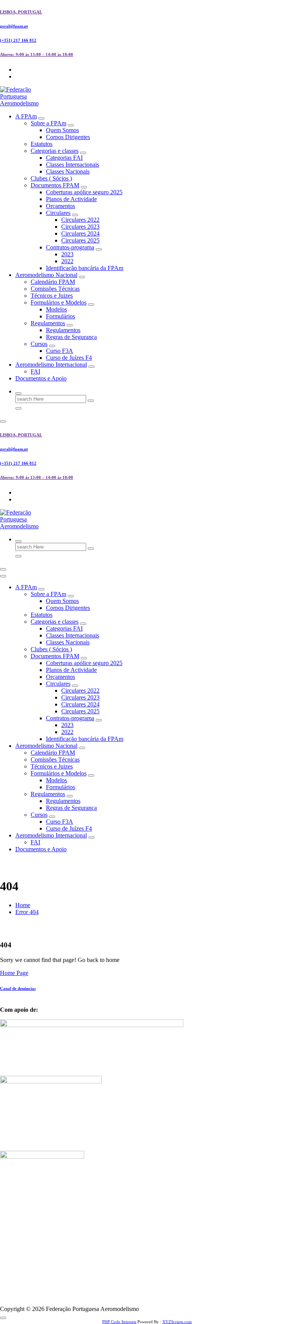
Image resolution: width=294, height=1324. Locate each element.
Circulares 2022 (80, 219)
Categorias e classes (54, 150)
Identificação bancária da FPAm (84, 268)
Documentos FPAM (55, 185)
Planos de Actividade (71, 199)
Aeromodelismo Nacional (46, 275)
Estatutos (41, 144)
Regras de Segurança (71, 337)
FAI (35, 371)
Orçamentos (60, 206)
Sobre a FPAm (48, 123)
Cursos (39, 344)
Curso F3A (59, 350)
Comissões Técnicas (55, 288)
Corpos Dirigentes (68, 137)
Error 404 (27, 912)
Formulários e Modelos (59, 302)
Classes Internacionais (72, 164)
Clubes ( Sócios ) (51, 178)
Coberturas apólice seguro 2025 (84, 192)
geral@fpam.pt (14, 26)
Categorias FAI (64, 157)
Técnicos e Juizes (52, 295)
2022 (67, 261)
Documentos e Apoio (41, 378)
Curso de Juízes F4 (69, 357)
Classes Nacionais (68, 171)
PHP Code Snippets (119, 1321)
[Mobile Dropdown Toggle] (41, 118)
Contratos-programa (70, 247)
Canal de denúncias (18, 988)
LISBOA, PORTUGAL (21, 12)
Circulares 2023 (80, 226)
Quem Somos (62, 130)
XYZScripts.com (177, 1321)
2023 (67, 254)
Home (22, 905)
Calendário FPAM (53, 282)
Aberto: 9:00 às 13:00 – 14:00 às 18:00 (36, 54)
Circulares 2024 (80, 233)
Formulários (60, 316)
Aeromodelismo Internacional (51, 364)
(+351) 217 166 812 (18, 40)
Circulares (58, 213)
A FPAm (26, 116)
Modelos (56, 309)
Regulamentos (48, 323)
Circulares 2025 (80, 240)
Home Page (14, 973)
